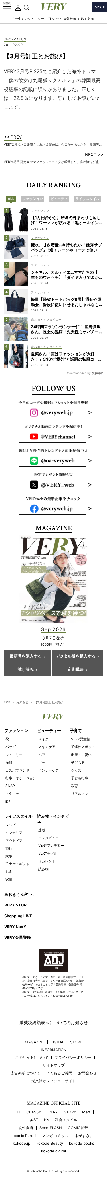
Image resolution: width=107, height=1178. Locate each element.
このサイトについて (32, 1057)
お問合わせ (87, 1073)
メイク (43, 739)
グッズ (76, 770)
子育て (76, 730)
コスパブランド (17, 770)
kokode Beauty (49, 1143)
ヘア (41, 755)
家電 (8, 879)
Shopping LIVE (18, 916)
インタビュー (48, 838)
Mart (86, 1112)
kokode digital (53, 1151)
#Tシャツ (54, 19)
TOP (7, 702)
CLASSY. (34, 1112)
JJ (18, 1112)
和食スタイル (66, 1120)
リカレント (46, 861)
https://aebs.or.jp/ (62, 995)
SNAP (10, 786)
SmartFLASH (50, 1128)
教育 (74, 786)
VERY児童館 (80, 739)
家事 (8, 856)
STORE (76, 1042)
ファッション (16, 730)
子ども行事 (79, 778)
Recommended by (78, 373)
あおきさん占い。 (20, 894)
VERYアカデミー (51, 845)
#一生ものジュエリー (29, 19)
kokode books (81, 1143)
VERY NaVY (15, 926)
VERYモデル (47, 853)
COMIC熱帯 (78, 1128)
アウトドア (14, 840)
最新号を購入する (26, 656)
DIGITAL (57, 1042)
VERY (53, 1112)
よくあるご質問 (59, 1073)
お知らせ (22, 702)
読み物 (43, 869)
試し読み (26, 669)
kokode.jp (21, 1143)
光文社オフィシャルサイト (53, 1081)
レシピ (10, 825)
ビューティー (49, 730)
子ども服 (78, 762)
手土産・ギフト (17, 864)
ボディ (43, 762)
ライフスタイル (18, 816)
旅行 (8, 848)
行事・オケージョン (20, 778)
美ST (34, 1120)
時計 (8, 801)
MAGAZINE (35, 1042)
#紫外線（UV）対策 (79, 19)
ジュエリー (14, 755)
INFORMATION (15, 39)
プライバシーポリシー (73, 1057)
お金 (8, 871)
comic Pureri (25, 1136)
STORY (70, 1112)
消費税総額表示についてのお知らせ (53, 1022)
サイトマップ (54, 1065)
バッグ (10, 747)
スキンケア (46, 747)
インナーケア (48, 770)
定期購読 (76, 669)
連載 (41, 830)
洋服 (8, 762)
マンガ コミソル (55, 1136)
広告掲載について (25, 1073)
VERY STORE (16, 905)
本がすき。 (84, 1136)
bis (46, 1120)
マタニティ (14, 793)
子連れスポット (83, 747)
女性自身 (26, 1128)
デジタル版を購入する (76, 656)
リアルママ (79, 793)
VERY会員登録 (17, 937)
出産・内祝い (81, 755)
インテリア (14, 832)
